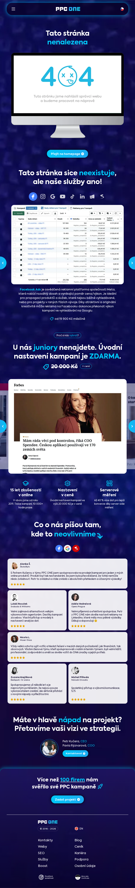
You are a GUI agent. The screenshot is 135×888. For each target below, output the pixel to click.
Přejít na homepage (65, 154)
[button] (13, 9)
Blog (78, 840)
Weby (42, 846)
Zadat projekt (65, 799)
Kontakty (45, 840)
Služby (43, 859)
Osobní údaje (85, 866)
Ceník (79, 846)
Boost (42, 866)
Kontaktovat (74, 753)
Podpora (81, 859)
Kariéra (80, 853)
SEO (41, 853)
